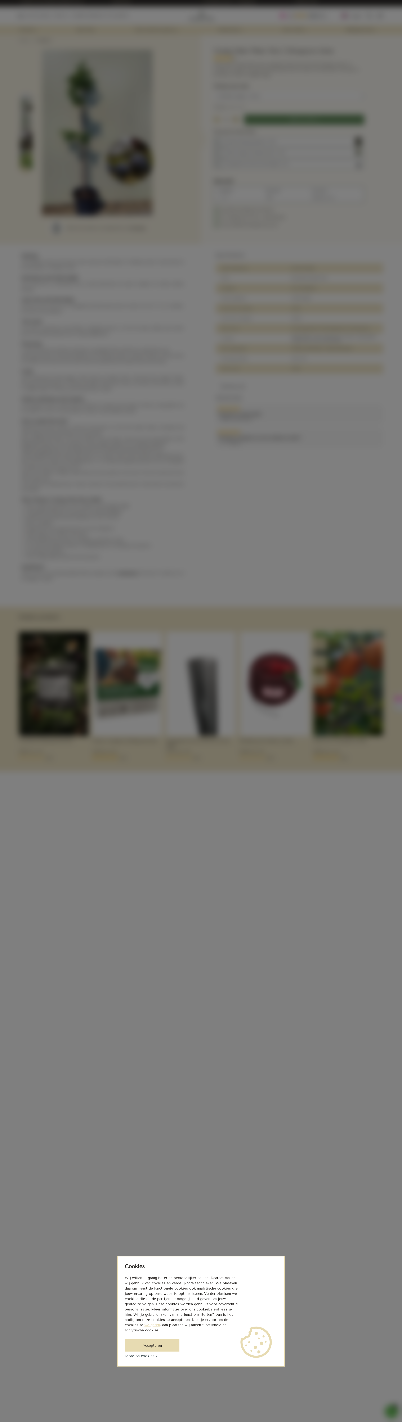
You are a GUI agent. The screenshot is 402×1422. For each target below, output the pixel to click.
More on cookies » (141, 1356)
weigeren (152, 1325)
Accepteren (152, 1345)
